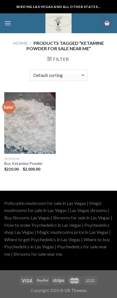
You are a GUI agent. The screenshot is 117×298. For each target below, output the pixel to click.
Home (20, 43)
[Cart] (107, 23)
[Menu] (7, 23)
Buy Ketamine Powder (23, 163)
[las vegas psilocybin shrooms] (58, 23)
